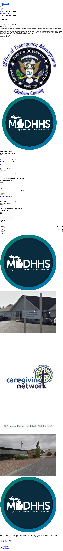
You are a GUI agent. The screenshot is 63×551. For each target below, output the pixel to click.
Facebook (3, 22)
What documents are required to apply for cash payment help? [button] (10, 173)
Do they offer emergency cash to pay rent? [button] (7, 161)
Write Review (4, 21)
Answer (2, 171)
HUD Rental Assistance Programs (7, 540)
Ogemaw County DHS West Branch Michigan (7, 333)
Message (1, 215)
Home (3, 7)
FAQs (3, 9)
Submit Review (3, 220)
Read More (15, 333)
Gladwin (7, 13)
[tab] (31, 161)
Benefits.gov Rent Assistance (6, 541)
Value (1, 221)
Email (1, 213)
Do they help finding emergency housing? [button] (6, 196)
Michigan (4, 13)
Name (1, 212)
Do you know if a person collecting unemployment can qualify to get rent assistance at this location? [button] (15, 184)
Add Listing (2, 1)
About (3, 8)
